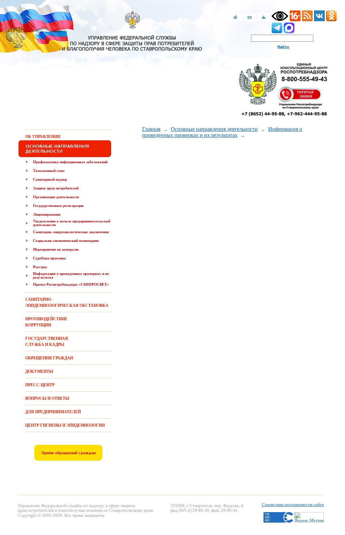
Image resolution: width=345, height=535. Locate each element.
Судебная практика (49, 258)
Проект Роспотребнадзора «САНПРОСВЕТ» (71, 284)
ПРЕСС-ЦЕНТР (40, 385)
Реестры (40, 267)
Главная (151, 129)
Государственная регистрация (58, 206)
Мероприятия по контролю (56, 249)
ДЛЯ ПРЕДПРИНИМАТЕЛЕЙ (53, 411)
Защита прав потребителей (56, 188)
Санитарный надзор (50, 179)
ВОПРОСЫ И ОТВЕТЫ (47, 398)
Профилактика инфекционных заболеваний (70, 162)
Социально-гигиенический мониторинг (66, 241)
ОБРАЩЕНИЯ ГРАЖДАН (49, 358)
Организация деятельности (56, 197)
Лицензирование (47, 214)
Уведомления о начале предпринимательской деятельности (71, 223)
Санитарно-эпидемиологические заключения (71, 232)
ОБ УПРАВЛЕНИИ (42, 136)
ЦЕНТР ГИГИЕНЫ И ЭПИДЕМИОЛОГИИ (65, 425)
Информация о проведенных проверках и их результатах (71, 275)
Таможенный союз (48, 171)
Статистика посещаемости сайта (293, 504)
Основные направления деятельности (214, 129)
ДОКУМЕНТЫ (39, 371)
